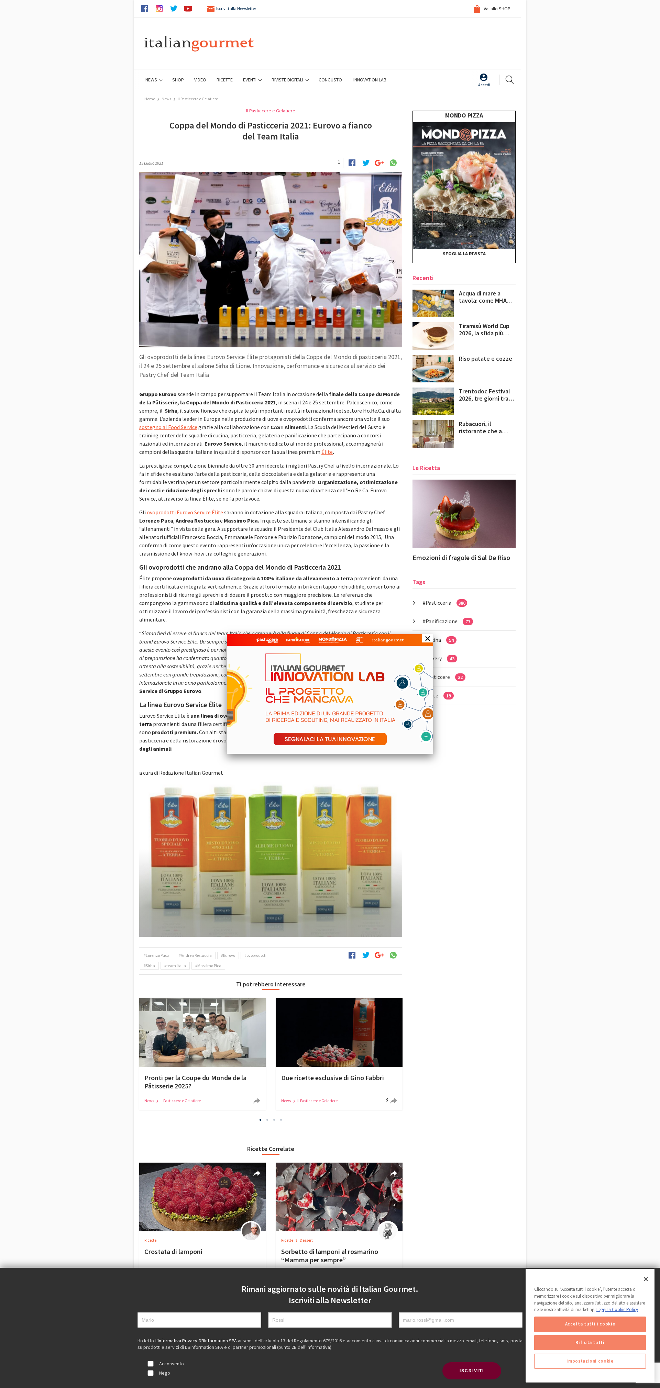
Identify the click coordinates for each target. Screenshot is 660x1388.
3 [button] (274, 1120)
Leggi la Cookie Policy (617, 1309)
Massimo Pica (209, 965)
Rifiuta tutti (590, 1342)
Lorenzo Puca (157, 955)
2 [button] (267, 1120)
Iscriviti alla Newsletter (236, 8)
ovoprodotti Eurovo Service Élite (185, 512)
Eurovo (229, 955)
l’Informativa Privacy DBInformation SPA (196, 1340)
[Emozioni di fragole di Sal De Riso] (464, 514)
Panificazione (448, 621)
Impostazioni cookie (589, 1361)
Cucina (440, 639)
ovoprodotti (256, 955)
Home (149, 98)
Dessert (306, 1240)
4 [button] (281, 1120)
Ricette (150, 1240)
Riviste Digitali (288, 80)
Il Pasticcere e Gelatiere (198, 98)
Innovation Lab (369, 80)
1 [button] (260, 1120)
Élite (327, 451)
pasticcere (444, 676)
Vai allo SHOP (496, 8)
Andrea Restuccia (196, 955)
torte (438, 695)
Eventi (250, 80)
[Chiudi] (645, 1279)
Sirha (150, 965)
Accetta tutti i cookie (590, 1324)
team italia (176, 965)
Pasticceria (445, 602)
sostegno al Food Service (168, 427)
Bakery (440, 658)
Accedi (484, 84)
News (151, 80)
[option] (270, 859)
